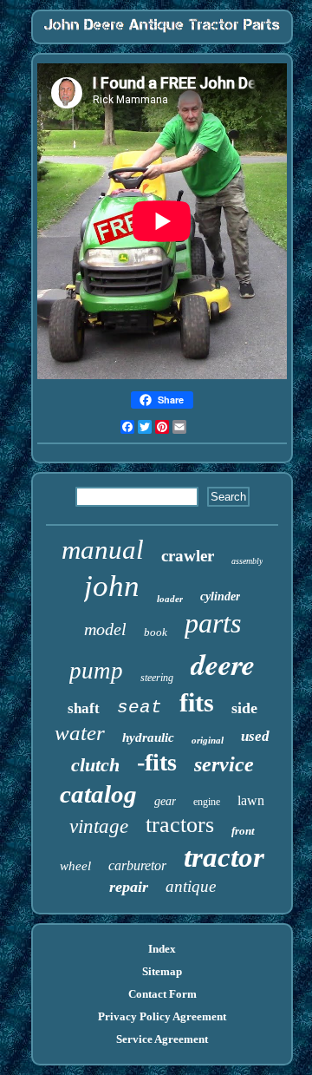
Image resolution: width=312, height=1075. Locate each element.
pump (96, 671)
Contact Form (162, 993)
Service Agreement (162, 1039)
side (244, 708)
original (208, 740)
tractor (224, 857)
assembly (247, 561)
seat (139, 708)
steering (156, 678)
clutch (95, 765)
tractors (180, 824)
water (80, 732)
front (243, 830)
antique (191, 886)
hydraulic (148, 737)
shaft (84, 708)
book (155, 632)
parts (213, 623)
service (224, 764)
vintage (98, 826)
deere (223, 664)
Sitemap (162, 971)
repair (128, 886)
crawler (187, 556)
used (255, 736)
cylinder (220, 596)
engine (206, 802)
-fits (157, 762)
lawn (250, 800)
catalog (98, 794)
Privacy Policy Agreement (162, 1016)
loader (170, 598)
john (112, 586)
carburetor (137, 865)
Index (162, 948)
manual (103, 549)
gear (165, 801)
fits (196, 702)
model (105, 629)
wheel (75, 866)
